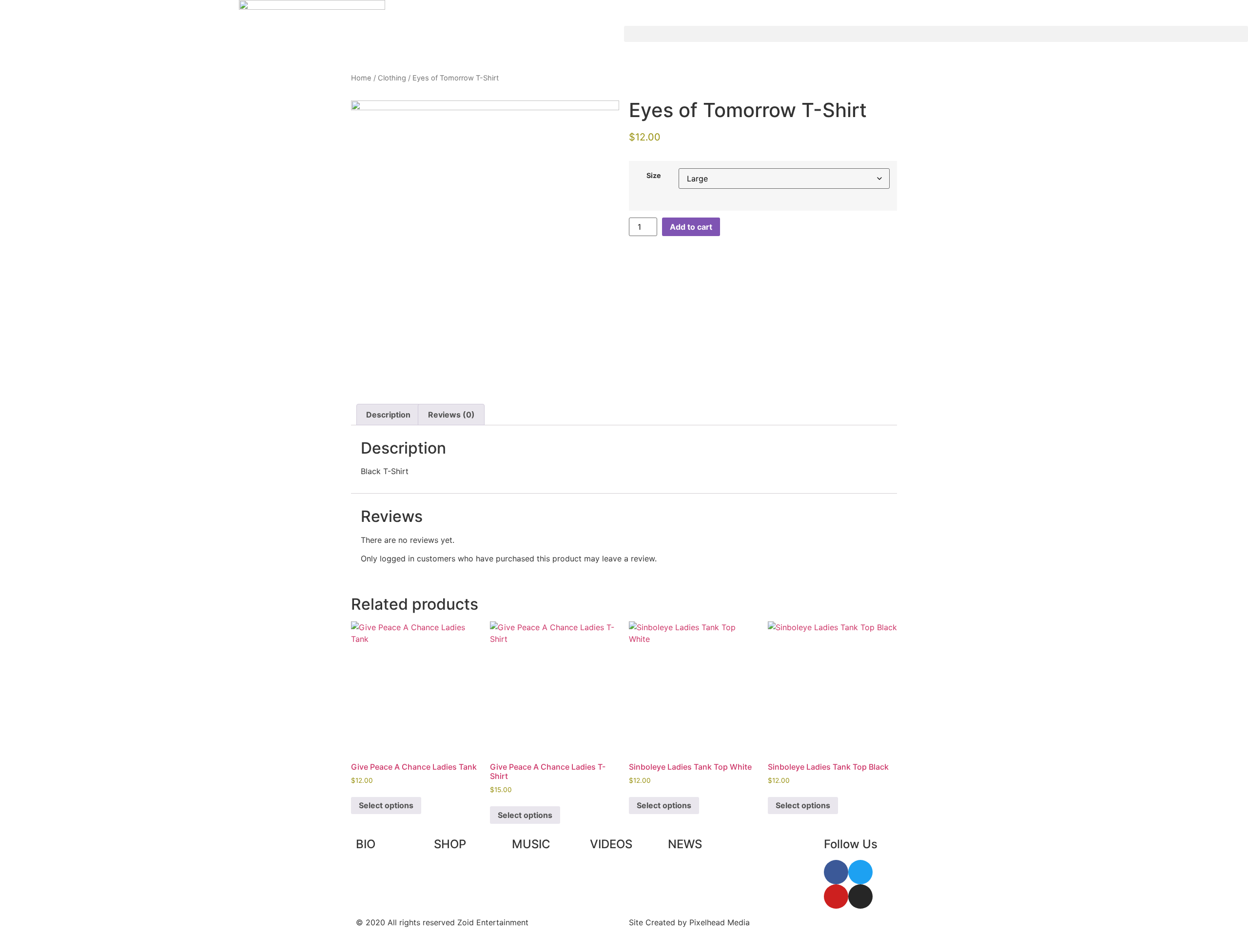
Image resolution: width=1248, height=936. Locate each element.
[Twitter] (860, 872)
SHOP (450, 844)
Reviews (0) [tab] (451, 414)
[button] (936, 34)
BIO (365, 844)
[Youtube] (836, 896)
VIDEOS (611, 844)
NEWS (685, 844)
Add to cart (691, 227)
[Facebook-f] (836, 872)
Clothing (392, 78)
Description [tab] (388, 414)
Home (361, 78)
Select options (386, 805)
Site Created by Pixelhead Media (689, 922)
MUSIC (531, 844)
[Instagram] (860, 896)
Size (653, 175)
